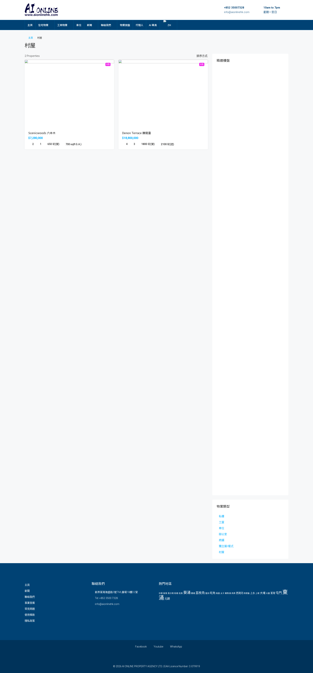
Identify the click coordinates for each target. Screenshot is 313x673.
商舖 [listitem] (221, 540)
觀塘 (193, 593)
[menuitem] (283, 25)
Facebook (141, 646)
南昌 (218, 593)
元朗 (167, 598)
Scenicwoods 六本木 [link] (42, 133)
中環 (161, 593)
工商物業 (62, 25)
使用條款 (30, 614)
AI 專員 (153, 25)
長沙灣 (171, 593)
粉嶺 (176, 593)
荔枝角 (200, 593)
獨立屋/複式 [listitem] (226, 546)
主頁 (30, 25)
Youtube (158, 646)
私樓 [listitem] (221, 516)
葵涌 (187, 592)
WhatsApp (176, 646)
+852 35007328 (234, 7)
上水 (252, 593)
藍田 (207, 593)
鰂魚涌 (228, 593)
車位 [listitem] (221, 528)
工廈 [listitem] (221, 522)
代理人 (139, 25)
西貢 (233, 593)
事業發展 (30, 602)
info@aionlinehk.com (236, 12)
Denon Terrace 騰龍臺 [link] (136, 133)
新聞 (89, 25)
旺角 (212, 593)
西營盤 (247, 593)
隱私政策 (30, 620)
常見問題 (30, 608)
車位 (78, 25)
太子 (222, 593)
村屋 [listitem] (221, 552)
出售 (108, 64)
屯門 (279, 593)
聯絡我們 (106, 25)
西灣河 (239, 593)
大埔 (262, 593)
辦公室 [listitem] (223, 534)
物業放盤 (125, 25)
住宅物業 (43, 25)
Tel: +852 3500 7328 (106, 598)
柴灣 (165, 593)
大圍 (268, 593)
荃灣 (272, 593)
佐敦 (181, 593)
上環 (257, 593)
